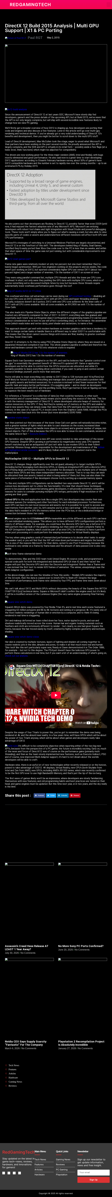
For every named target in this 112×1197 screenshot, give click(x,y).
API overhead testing (80, 296)
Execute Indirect (38, 433)
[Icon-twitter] (9, 1173)
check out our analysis (16, 655)
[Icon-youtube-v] (19, 1173)
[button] (109, 4)
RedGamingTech (30, 4)
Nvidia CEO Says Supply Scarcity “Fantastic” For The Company (25, 1043)
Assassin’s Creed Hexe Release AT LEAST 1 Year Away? (26, 947)
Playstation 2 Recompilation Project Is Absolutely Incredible (81, 1043)
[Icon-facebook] (3, 1173)
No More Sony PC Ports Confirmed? (81, 946)
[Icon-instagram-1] (14, 1173)
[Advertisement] (56, 839)
